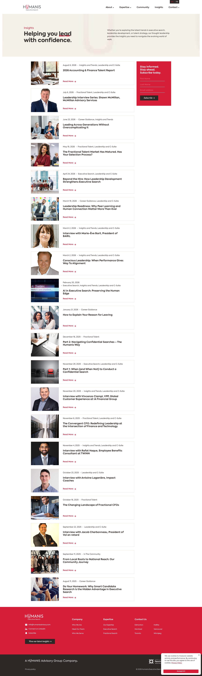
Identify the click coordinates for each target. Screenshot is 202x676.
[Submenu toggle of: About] (113, 8)
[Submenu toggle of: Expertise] (130, 8)
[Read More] (165, 109)
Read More (158, 109)
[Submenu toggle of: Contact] (178, 8)
